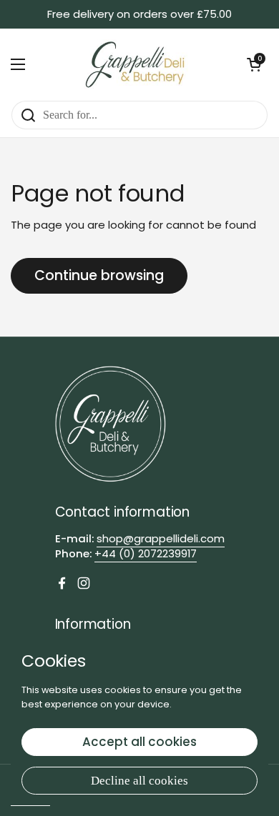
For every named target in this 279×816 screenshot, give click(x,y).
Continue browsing (99, 275)
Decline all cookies (139, 780)
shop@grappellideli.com (161, 538)
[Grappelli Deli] (136, 64)
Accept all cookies (139, 741)
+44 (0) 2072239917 (145, 553)
